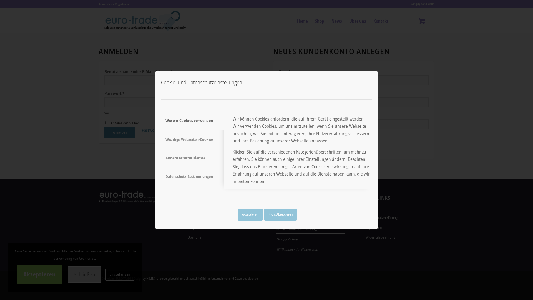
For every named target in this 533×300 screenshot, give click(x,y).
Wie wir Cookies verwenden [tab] (189, 120)
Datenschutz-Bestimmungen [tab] (189, 176)
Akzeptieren (250, 214)
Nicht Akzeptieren (280, 214)
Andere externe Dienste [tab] (185, 158)
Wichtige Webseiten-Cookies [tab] (189, 139)
